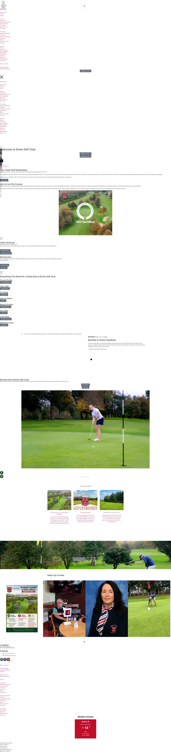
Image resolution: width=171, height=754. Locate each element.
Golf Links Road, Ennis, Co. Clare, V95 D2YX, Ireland (7, 647)
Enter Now (3, 8)
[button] (89, 359)
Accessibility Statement (6, 749)
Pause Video (4, 166)
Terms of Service (4, 744)
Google (105, 337)
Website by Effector (5, 751)
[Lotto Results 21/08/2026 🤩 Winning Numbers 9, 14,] (64, 608)
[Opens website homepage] (85, 6)
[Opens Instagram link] (1, 659)
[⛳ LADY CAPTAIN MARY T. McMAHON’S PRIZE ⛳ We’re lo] (107, 608)
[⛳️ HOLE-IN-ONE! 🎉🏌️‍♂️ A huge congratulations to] (149, 608)
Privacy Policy (3, 746)
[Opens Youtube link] (8, 659)
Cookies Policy (4, 748)
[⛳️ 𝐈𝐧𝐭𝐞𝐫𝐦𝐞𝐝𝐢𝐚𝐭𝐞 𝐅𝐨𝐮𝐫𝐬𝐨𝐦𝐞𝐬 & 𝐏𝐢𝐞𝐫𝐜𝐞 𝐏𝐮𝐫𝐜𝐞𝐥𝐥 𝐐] (22, 608)
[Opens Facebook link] (5, 659)
